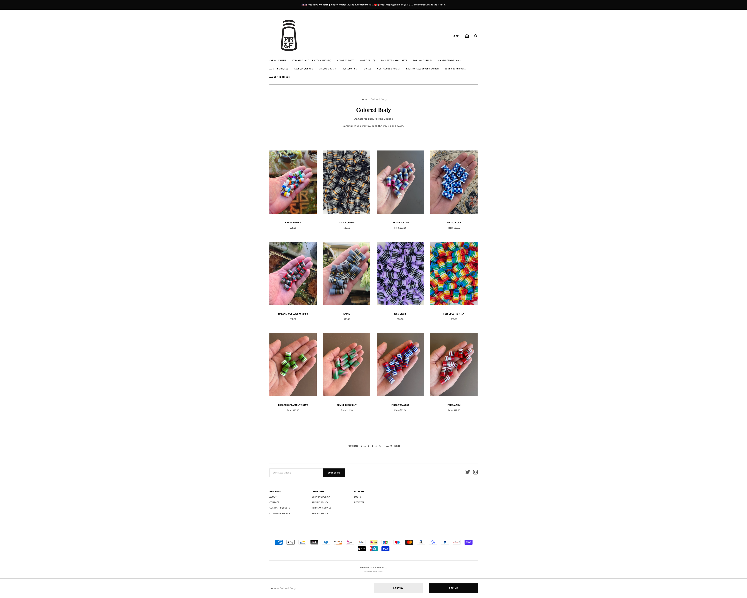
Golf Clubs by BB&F (388, 68)
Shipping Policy (321, 497)
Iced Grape (400, 314)
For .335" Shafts (422, 60)
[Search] (476, 37)
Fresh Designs (277, 60)
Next (397, 446)
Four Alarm (453, 405)
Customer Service (279, 513)
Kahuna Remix (293, 222)
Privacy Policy (320, 513)
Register (359, 502)
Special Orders (328, 68)
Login (456, 36)
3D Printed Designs (449, 60)
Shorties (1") (367, 60)
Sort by (398, 588)
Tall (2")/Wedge (303, 68)
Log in (357, 497)
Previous (352, 446)
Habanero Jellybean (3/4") (293, 314)
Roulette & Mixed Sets (394, 60)
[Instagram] (475, 473)
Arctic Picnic (454, 222)
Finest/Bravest (400, 405)
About (273, 497)
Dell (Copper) (346, 222)
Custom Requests (279, 507)
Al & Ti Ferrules (278, 68)
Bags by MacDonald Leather (422, 68)
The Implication (400, 222)
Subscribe (334, 472)
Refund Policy (320, 502)
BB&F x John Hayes (455, 68)
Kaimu (346, 314)
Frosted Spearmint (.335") (293, 405)
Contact (274, 502)
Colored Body (345, 60)
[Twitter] (467, 473)
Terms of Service (321, 507)
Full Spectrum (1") (454, 314)
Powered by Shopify (373, 571)
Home (363, 99)
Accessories (350, 68)
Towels (367, 68)
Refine (453, 588)
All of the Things (279, 76)
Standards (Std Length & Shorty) (311, 60)
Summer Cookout (347, 405)
